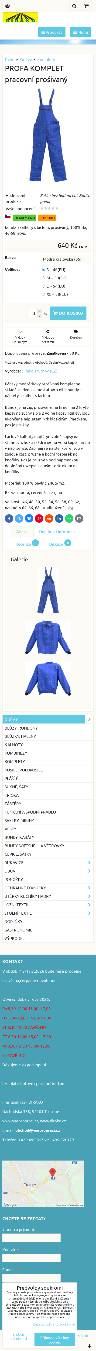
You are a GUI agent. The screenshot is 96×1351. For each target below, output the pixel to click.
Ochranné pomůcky (25, 887)
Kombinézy (16, 752)
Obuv (9, 870)
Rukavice (14, 862)
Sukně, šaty (16, 786)
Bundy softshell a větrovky (34, 845)
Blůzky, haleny (20, 736)
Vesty (10, 828)
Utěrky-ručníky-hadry (27, 896)
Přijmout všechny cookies (54, 1339)
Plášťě (11, 778)
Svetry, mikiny (19, 820)
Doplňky (13, 921)
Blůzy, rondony (21, 727)
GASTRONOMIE (18, 929)
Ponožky (13, 879)
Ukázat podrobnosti (18, 1336)
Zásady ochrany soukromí (54, 1324)
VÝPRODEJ (14, 938)
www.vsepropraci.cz (20, 1120)
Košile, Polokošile (24, 769)
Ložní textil (16, 904)
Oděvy (11, 719)
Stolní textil (18, 912)
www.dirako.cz (53, 1120)
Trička (12, 794)
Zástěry (13, 803)
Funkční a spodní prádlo (30, 811)
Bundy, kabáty (19, 837)
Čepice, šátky (18, 853)
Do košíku (70, 313)
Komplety (15, 761)
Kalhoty (14, 744)
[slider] (49, 208)
